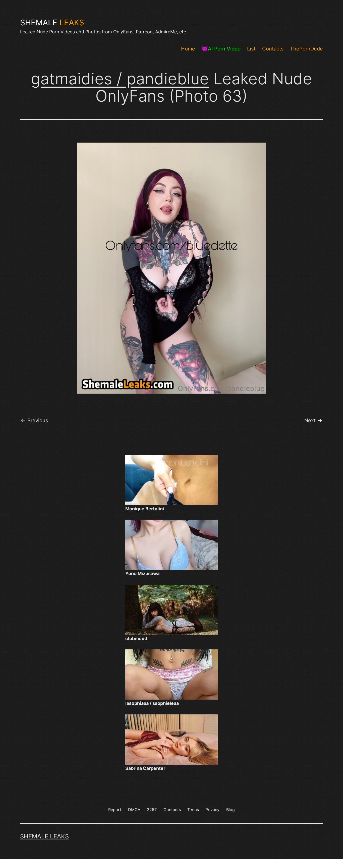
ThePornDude (306, 49)
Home (188, 49)
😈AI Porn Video (221, 49)
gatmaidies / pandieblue (120, 78)
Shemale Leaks (44, 836)
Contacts (272, 49)
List (251, 49)
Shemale (52, 22)
